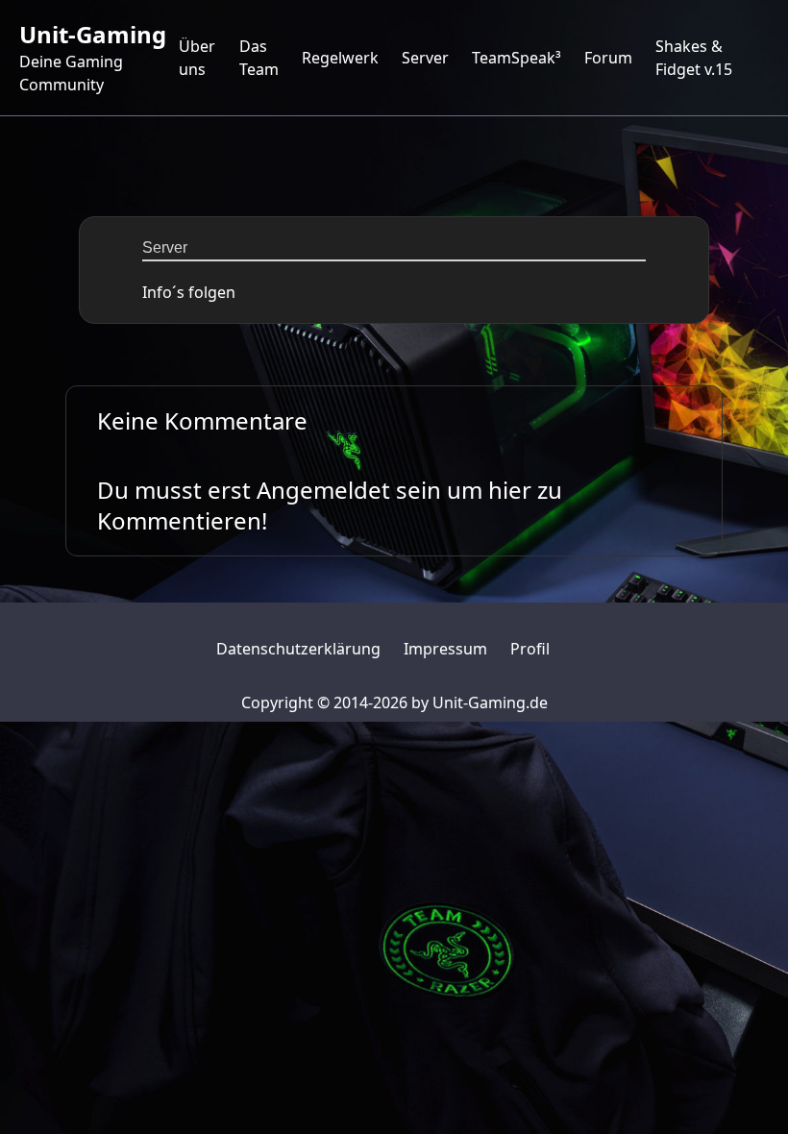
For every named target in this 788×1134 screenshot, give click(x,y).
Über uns (197, 58)
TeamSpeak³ (516, 57)
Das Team (259, 58)
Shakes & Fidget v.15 (693, 58)
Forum (608, 57)
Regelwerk (340, 57)
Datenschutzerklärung (298, 648)
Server (425, 57)
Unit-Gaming (92, 34)
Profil (530, 648)
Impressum (445, 648)
